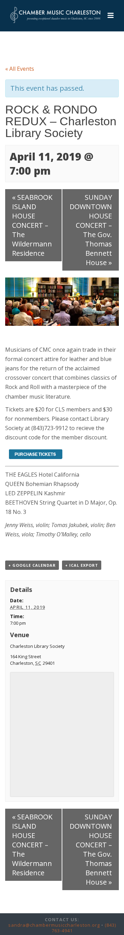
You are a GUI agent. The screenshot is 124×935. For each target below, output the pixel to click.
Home (23, 47)
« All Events (19, 68)
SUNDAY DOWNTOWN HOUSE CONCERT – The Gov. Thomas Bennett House (91, 230)
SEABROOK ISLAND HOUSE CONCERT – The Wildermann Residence (32, 225)
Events (42, 47)
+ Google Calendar (32, 565)
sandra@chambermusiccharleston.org (54, 925)
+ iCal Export (81, 565)
